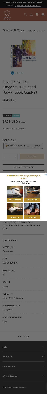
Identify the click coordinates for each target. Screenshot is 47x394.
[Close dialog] (45, 174)
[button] (15, 193)
